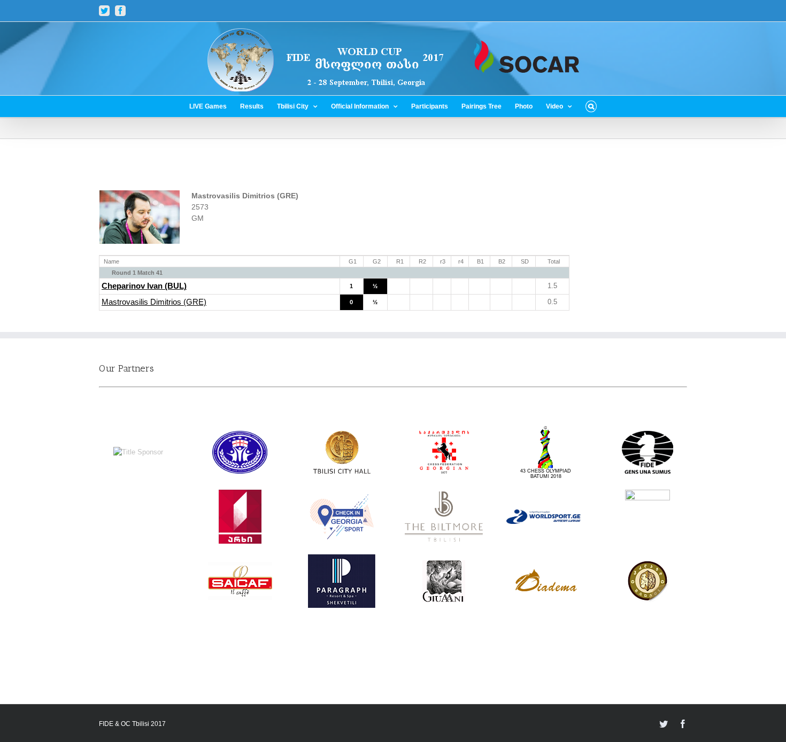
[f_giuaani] (443, 565)
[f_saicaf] (240, 567)
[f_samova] (647, 495)
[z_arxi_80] (240, 495)
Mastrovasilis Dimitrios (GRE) (154, 302)
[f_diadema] (546, 574)
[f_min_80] (239, 436)
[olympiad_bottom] (546, 431)
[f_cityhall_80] (342, 436)
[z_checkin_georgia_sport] (342, 499)
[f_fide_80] (647, 436)
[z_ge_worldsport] (545, 515)
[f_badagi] (647, 565)
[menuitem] (214, 106)
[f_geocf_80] (444, 436)
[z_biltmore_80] (444, 496)
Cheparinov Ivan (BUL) (144, 286)
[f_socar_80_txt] (138, 452)
